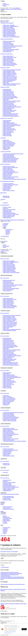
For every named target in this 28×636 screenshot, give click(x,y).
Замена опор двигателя (8, 92)
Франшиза (5, 224)
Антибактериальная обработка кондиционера (13, 153)
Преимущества (6, 517)
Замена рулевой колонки (8, 177)
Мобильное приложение (8, 509)
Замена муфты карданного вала (10, 123)
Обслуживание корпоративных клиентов (10, 494)
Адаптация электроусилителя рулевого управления (14, 179)
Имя (1, 621)
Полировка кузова (7, 210)
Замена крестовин (7, 133)
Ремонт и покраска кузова (9, 215)
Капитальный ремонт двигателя (10, 114)
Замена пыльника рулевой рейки (10, 167)
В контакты (15, 551)
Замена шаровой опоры (8, 59)
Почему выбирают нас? (8, 496)
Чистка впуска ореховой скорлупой (11, 116)
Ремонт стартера (6, 147)
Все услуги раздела (5, 258)
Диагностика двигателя (8, 44)
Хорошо (24, 629)
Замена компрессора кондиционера (11, 158)
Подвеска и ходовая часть (6, 53)
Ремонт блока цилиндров (8, 111)
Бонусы (5, 225)
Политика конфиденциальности (8, 603)
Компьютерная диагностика (9, 46)
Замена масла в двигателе (9, 25)
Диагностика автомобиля (6, 38)
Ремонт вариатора (7, 134)
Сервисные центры (7, 518)
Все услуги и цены (5, 20)
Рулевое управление (5, 164)
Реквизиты (19, 589)
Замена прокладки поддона (9, 102)
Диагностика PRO (7, 42)
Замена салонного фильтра (9, 30)
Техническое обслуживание (7, 22)
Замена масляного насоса (8, 95)
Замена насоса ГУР (7, 175)
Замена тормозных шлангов (9, 80)
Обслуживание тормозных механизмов (12, 69)
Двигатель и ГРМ (4, 87)
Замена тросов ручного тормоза (10, 76)
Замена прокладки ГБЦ (8, 98)
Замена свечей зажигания (8, 34)
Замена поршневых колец (9, 107)
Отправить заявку (4, 634)
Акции (4, 226)
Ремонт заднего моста (8, 130)
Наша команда (6, 519)
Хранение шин (6, 197)
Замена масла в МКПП (8, 27)
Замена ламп (6, 140)
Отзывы (15, 9)
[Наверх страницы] (2, 558)
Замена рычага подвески (8, 60)
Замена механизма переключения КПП (11, 125)
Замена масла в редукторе (9, 28)
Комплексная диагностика (9, 41)
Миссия (5, 515)
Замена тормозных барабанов (9, 84)
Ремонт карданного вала (8, 132)
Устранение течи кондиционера (10, 159)
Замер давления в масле (8, 50)
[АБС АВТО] (7, 221)
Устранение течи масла (8, 103)
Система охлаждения (5, 151)
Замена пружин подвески (8, 65)
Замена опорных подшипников (10, 64)
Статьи (4, 533)
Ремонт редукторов (7, 135)
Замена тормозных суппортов (9, 73)
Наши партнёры (6, 520)
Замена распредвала (7, 109)
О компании (3, 9)
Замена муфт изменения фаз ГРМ (10, 113)
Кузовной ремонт (4, 205)
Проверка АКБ (6, 148)
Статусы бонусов (7, 507)
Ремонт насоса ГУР (7, 174)
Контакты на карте (7, 499)
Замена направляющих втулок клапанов (12, 106)
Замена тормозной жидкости (9, 33)
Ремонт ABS (6, 82)
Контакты (19, 9)
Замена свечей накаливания (9, 35)
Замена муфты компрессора (9, 157)
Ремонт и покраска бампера (9, 209)
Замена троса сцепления (8, 126)
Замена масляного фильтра (9, 29)
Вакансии (8, 231)
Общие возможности (7, 506)
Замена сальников (7, 127)
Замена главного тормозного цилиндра (12, 83)
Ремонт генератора (7, 141)
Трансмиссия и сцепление (6, 118)
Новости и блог (9, 9)
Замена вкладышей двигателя (9, 105)
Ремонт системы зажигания (9, 143)
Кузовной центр (12, 219)
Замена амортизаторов (8, 56)
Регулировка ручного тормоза (9, 77)
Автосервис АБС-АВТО (8, 497)
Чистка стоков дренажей (8, 156)
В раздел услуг (9, 551)
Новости (18, 584)
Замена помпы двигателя (8, 93)
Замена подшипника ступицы (9, 57)
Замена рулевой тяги (7, 168)
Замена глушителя (7, 188)
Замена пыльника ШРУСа (9, 122)
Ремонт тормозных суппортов (9, 74)
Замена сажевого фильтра (8, 190)
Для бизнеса (6, 223)
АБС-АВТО (3, 535)
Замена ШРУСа (6, 121)
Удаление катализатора (8, 183)
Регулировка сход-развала (9, 170)
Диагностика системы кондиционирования (12, 45)
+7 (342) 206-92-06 (16, 8)
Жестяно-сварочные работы (9, 213)
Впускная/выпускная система (7, 181)
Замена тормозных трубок (9, 75)
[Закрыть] (7, 241)
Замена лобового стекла (8, 216)
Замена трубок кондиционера (9, 160)
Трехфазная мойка (7, 217)
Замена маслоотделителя (8, 104)
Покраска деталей (7, 207)
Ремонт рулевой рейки (8, 169)
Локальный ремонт (7, 211)
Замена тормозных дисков (9, 70)
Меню (2, 221)
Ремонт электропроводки (8, 142)
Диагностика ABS (7, 48)
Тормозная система (5, 67)
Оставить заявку (6, 498)
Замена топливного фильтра (9, 32)
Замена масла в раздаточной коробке (11, 36)
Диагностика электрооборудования (11, 49)
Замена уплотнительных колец (10, 79)
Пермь (4, 3)
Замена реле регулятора (8, 145)
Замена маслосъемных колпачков (10, 97)
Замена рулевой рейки (8, 173)
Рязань (4, 5)
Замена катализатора (7, 185)
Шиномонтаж (4, 192)
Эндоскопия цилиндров (8, 91)
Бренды (22, 219)
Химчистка (5, 208)
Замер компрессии (7, 51)
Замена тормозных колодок (9, 72)
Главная (2, 251)
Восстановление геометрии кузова (11, 214)
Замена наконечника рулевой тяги (10, 172)
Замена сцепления (7, 120)
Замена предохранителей (8, 144)
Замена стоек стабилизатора (9, 63)
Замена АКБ (6, 149)
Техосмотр (3, 199)
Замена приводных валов (8, 128)
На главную (3, 551)
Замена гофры (6, 189)
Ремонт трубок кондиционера (9, 161)
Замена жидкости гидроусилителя (10, 176)
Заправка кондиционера (8, 154)
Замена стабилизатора (8, 61)
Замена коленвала (7, 112)
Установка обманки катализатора (10, 184)
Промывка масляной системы (9, 110)
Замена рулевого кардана (8, 166)
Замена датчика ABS (7, 81)
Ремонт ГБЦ (6, 99)
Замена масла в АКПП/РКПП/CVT (11, 26)
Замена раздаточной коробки (9, 129)
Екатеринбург (6, 4)
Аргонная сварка (7, 187)
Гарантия (19, 219)
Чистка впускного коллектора (9, 96)
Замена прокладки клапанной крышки (11, 100)
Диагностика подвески (8, 43)
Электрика (3, 137)
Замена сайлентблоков (8, 58)
